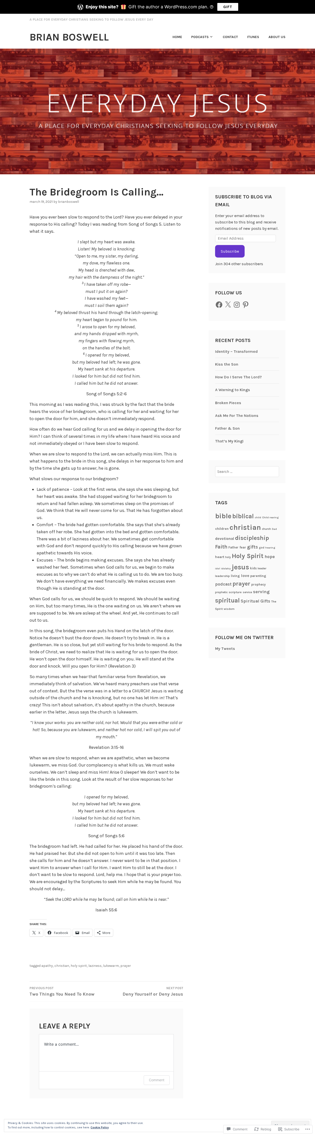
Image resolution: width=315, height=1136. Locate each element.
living (235, 576)
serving (261, 591)
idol (217, 568)
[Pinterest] (246, 305)
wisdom (229, 609)
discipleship (252, 537)
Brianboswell (68, 202)
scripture (235, 592)
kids (253, 568)
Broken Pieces (228, 402)
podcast (223, 584)
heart (219, 557)
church (266, 529)
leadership (222, 576)
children (222, 529)
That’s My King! (229, 441)
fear (242, 547)
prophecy (258, 584)
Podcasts (200, 37)
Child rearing (270, 517)
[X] (228, 305)
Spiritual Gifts (255, 601)
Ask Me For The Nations (236, 415)
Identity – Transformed (236, 351)
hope (270, 556)
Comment (156, 1080)
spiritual (227, 600)
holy (228, 557)
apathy (47, 966)
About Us (276, 37)
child (258, 517)
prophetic (221, 592)
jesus (240, 567)
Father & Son (227, 428)
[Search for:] (247, 471)
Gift (227, 6)
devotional (224, 538)
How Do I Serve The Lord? (238, 377)
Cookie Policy (100, 1127)
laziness (95, 966)
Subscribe (230, 251)
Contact (230, 37)
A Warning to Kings (232, 389)
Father (233, 547)
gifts (252, 547)
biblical (243, 516)
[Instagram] (237, 305)
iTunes (253, 37)
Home (177, 37)
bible (223, 516)
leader (262, 568)
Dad (274, 529)
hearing (270, 547)
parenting (258, 576)
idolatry (226, 568)
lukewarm (111, 966)
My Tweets (225, 648)
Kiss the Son (226, 364)
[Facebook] (219, 305)
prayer (125, 966)
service (247, 592)
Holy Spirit (79, 966)
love (245, 575)
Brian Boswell (69, 37)
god (261, 547)
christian (61, 966)
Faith (221, 547)
